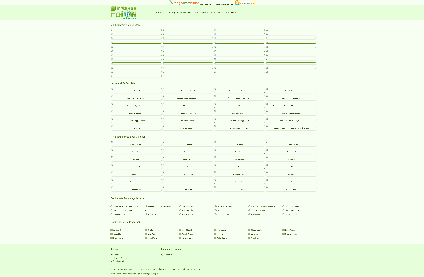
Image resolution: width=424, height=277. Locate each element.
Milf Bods (220, 210)
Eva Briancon (153, 230)
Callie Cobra (221, 238)
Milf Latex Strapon (224, 206)
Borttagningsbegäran (119, 258)
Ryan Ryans (118, 238)
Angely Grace (187, 234)
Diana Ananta (256, 230)
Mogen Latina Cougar (294, 210)
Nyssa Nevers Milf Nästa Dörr (125, 206)
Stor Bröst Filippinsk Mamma (263, 206)
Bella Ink (254, 234)
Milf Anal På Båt (188, 210)
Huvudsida (160, 12)
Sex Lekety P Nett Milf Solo (124, 210)
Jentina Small (118, 230)
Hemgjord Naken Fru (293, 206)
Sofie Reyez (290, 230)
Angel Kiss (255, 238)
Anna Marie (152, 238)
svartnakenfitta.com (208, 4)
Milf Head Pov (188, 214)
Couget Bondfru (291, 214)
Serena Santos (291, 234)
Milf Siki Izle (153, 214)
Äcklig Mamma (222, 214)
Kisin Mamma (256, 214)
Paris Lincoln (187, 238)
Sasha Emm (221, 234)
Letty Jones (221, 230)
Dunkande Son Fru (120, 214)
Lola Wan (151, 234)
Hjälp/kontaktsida (168, 254)
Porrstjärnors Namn (227, 12)
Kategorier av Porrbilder (181, 12)
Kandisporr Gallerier (205, 12)
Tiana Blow (117, 234)
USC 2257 (114, 254)
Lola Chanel (187, 230)
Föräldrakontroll (117, 261)
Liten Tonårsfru (188, 206)
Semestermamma (258, 210)
